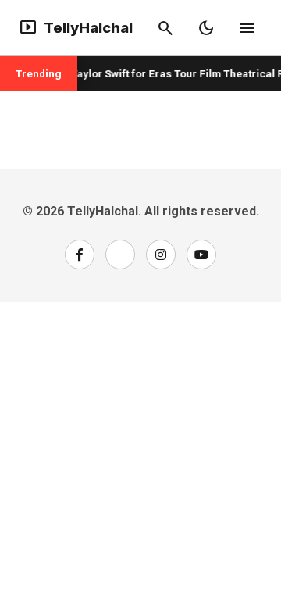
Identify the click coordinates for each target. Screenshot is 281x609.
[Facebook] (79, 254)
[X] (120, 254)
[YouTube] (201, 254)
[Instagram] (161, 254)
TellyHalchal (76, 28)
